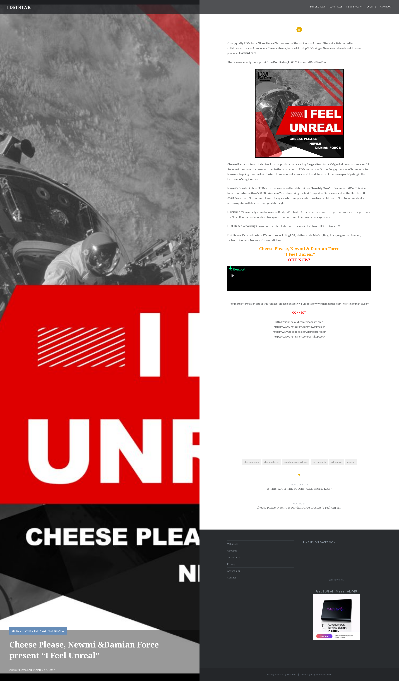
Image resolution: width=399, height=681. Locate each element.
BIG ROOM (18, 631)
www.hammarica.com (328, 303)
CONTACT (386, 6)
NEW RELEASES (56, 631)
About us (232, 550)
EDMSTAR (25, 669)
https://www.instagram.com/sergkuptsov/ (299, 336)
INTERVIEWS (318, 6)
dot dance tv (319, 461)
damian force (271, 461)
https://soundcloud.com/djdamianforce (299, 322)
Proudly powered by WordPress (282, 674)
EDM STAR (18, 7)
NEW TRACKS (354, 6)
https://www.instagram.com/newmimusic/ (299, 326)
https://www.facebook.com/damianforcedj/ (299, 331)
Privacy (231, 564)
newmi (351, 461)
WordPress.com (323, 674)
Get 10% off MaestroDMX (336, 591)
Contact (231, 577)
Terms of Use (234, 557)
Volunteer (232, 543)
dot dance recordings (296, 461)
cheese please (251, 461)
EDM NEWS (336, 6)
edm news (336, 461)
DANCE (29, 631)
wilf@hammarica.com (356, 303)
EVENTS (371, 6)
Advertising (233, 570)
